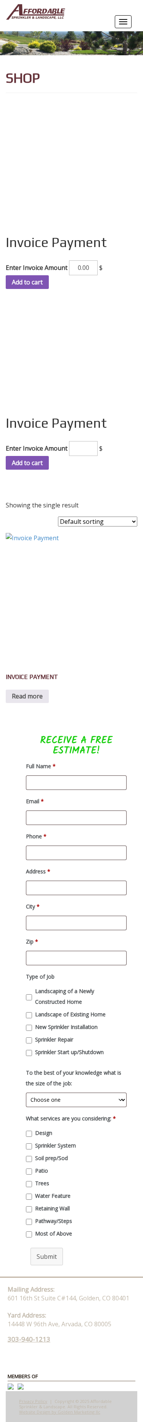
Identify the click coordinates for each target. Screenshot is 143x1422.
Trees (42, 1183)
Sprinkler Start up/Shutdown (69, 1052)
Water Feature (53, 1195)
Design (43, 1132)
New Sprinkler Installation (66, 1026)
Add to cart (27, 282)
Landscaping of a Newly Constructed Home (64, 996)
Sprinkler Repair (54, 1039)
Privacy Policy (33, 1401)
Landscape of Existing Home (70, 1014)
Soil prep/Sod (51, 1158)
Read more (27, 696)
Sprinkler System (55, 1145)
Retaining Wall (52, 1208)
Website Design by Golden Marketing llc (59, 1412)
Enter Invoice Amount (36, 267)
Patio (41, 1170)
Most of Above (53, 1233)
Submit (47, 1256)
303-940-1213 (29, 1339)
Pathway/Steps (53, 1221)
